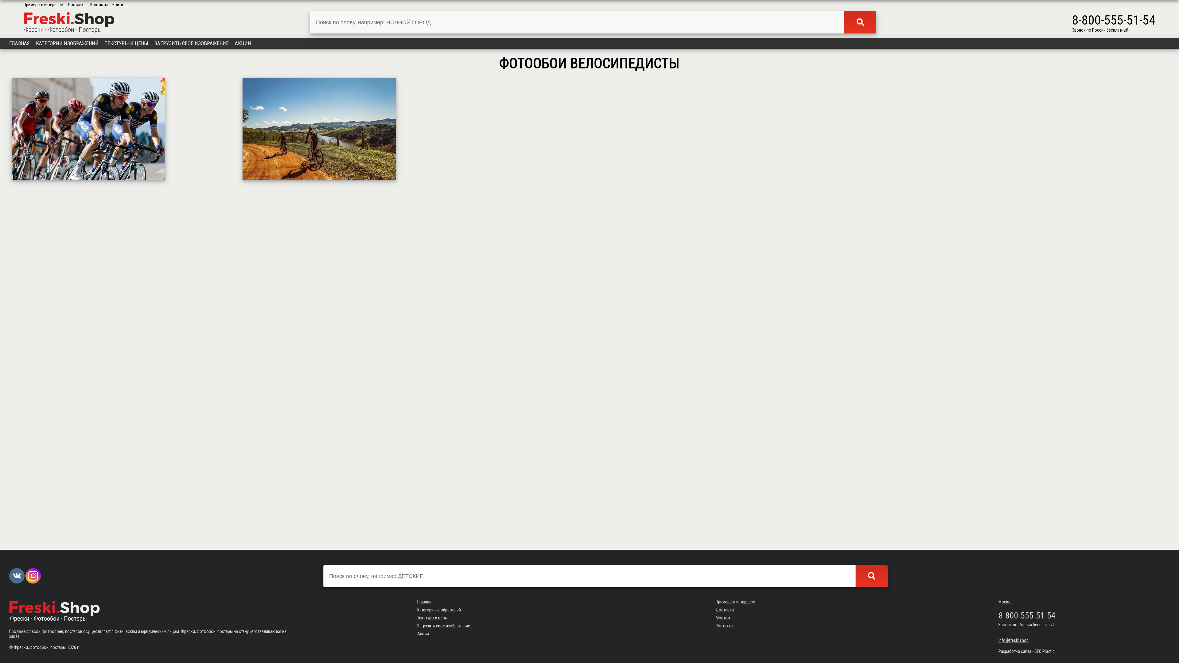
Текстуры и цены (126, 43)
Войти (117, 4)
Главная (19, 43)
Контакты (99, 4)
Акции (243, 43)
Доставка (77, 4)
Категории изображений (67, 43)
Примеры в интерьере (43, 4)
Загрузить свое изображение (191, 43)
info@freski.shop (1013, 640)
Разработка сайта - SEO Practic (1026, 651)
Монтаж (723, 617)
